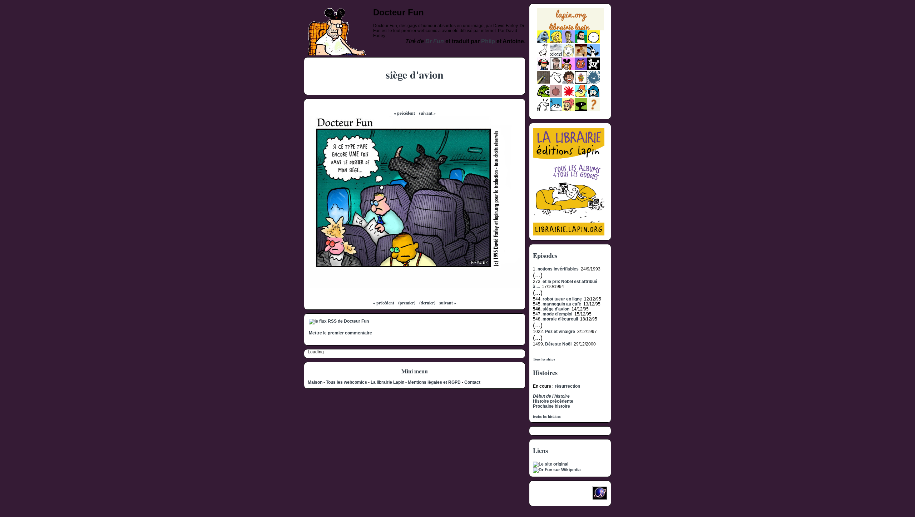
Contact (472, 382)
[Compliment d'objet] (556, 95)
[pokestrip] (543, 68)
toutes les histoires (547, 416)
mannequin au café (562, 304)
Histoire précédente (553, 401)
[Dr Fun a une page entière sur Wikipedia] (557, 469)
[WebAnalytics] (547, 494)
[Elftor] (581, 95)
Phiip (488, 41)
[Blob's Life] (581, 109)
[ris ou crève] (543, 109)
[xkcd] (556, 55)
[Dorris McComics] (581, 68)
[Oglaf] (556, 41)
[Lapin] (543, 41)
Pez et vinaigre (560, 331)
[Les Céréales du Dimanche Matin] (568, 41)
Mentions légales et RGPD (434, 382)
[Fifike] (543, 55)
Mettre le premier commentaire (340, 332)
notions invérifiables (558, 269)
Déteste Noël (558, 344)
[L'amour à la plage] (581, 82)
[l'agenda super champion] (556, 109)
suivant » (427, 113)
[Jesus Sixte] (556, 68)
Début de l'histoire (551, 396)
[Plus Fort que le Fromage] (568, 109)
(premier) (406, 303)
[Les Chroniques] (593, 95)
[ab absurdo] (593, 41)
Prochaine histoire (551, 406)
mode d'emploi (557, 314)
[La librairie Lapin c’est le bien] (568, 234)
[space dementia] (593, 68)
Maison (315, 382)
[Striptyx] (568, 82)
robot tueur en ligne (562, 299)
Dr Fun (434, 41)
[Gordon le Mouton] (556, 82)
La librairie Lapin (387, 382)
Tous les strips (544, 359)
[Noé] (543, 82)
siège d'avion (556, 309)
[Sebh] (581, 41)
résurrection (567, 386)
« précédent (404, 113)
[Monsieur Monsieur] (568, 95)
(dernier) (427, 303)
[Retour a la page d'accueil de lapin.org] (570, 21)
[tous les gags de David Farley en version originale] (550, 464)
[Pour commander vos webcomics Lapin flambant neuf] (570, 29)
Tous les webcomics (346, 382)
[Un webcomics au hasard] (593, 109)
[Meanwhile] (593, 82)
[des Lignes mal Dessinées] (568, 55)
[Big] (581, 55)
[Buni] (593, 55)
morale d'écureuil (560, 319)
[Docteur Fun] (568, 68)
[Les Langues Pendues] (543, 95)
